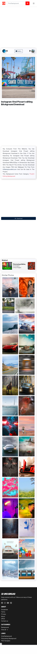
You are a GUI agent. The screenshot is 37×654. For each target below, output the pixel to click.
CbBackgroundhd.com (10, 169)
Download (19, 218)
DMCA (3, 618)
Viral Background (6, 636)
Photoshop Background (8, 638)
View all (3, 629)
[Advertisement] (18, 27)
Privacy (3, 614)
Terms (3, 612)
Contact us (4, 621)
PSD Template (5, 641)
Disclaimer (4, 609)
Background (5, 627)
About (3, 616)
